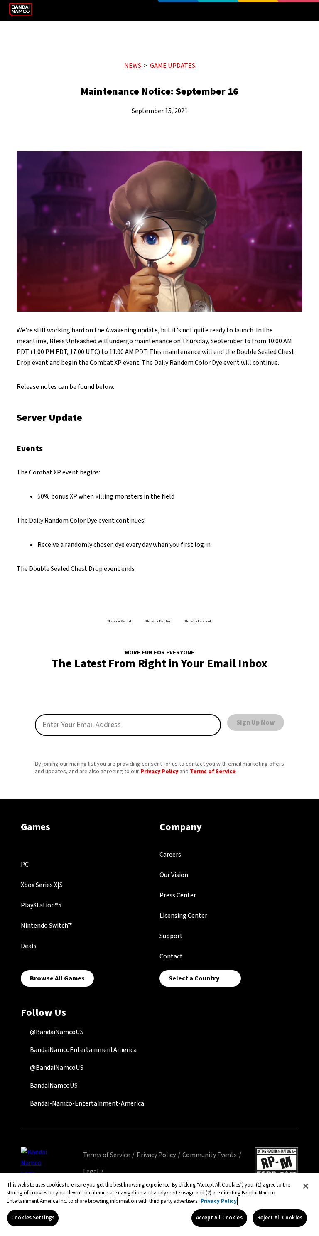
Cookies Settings (32, 1217)
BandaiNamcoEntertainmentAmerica (83, 1049)
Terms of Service (213, 771)
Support (171, 936)
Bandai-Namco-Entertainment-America (86, 1103)
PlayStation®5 (41, 905)
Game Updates (172, 65)
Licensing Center (183, 915)
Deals (29, 946)
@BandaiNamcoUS (56, 1032)
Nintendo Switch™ (46, 925)
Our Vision (174, 875)
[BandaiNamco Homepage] (37, 1162)
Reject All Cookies (279, 1217)
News (132, 65)
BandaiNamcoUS (53, 1085)
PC (25, 864)
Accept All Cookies (219, 1217)
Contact (171, 956)
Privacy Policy (159, 771)
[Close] (306, 1186)
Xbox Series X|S (42, 885)
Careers (170, 854)
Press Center (178, 895)
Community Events (209, 1155)
